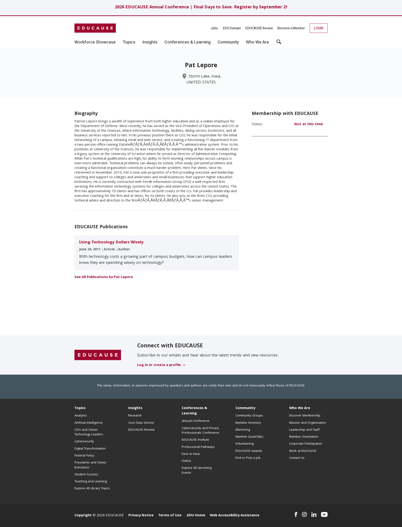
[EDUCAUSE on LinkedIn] (314, 514)
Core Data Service (141, 423)
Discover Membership (304, 415)
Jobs (214, 28)
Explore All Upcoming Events (196, 470)
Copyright (83, 516)
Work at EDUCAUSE (302, 451)
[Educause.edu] (97, 355)
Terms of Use (169, 516)
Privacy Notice (141, 516)
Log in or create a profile (159, 365)
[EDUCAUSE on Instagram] (304, 514)
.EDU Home (195, 516)
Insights (135, 408)
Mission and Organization (307, 423)
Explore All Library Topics (92, 488)
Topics (80, 408)
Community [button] (228, 42)
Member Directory (248, 423)
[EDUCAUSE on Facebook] (296, 514)
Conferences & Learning (194, 411)
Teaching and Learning (90, 481)
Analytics (80, 415)
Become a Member (291, 28)
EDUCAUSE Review (259, 28)
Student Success (86, 474)
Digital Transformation (90, 448)
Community (245, 408)
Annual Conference (195, 421)
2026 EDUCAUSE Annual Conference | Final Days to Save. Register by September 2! (201, 7)
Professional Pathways (198, 447)
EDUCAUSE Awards (248, 451)
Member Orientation (303, 437)
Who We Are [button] (257, 42)
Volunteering (244, 443)
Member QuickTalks (249, 437)
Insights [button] (149, 42)
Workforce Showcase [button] (95, 42)
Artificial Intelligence (88, 423)
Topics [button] (129, 42)
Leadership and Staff (304, 430)
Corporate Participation (305, 443)
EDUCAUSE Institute (195, 440)
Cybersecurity (84, 441)
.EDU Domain (231, 28)
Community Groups (249, 415)
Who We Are (299, 408)
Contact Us (297, 458)
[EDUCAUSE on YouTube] (324, 514)
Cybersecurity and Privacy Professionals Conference (200, 431)
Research (135, 415)
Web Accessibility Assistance (234, 516)
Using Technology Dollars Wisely (111, 242)
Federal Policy (84, 455)
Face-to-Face (191, 454)
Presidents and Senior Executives (90, 465)
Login (318, 28)
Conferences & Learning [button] (187, 42)
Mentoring (242, 430)
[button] (279, 43)
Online (186, 461)
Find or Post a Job (248, 458)
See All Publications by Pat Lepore (103, 277)
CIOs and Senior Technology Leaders (88, 432)
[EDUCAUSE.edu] (95, 28)
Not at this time (308, 124)
